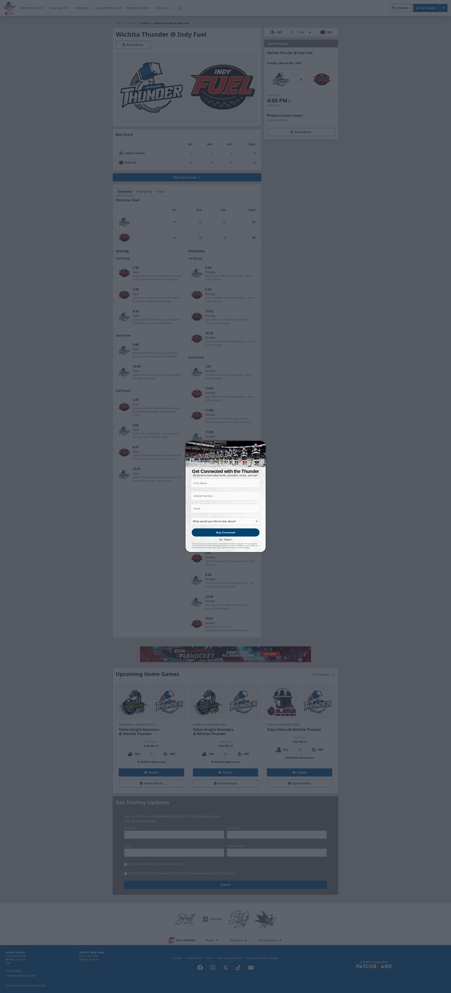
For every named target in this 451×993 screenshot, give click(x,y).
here (247, 547)
